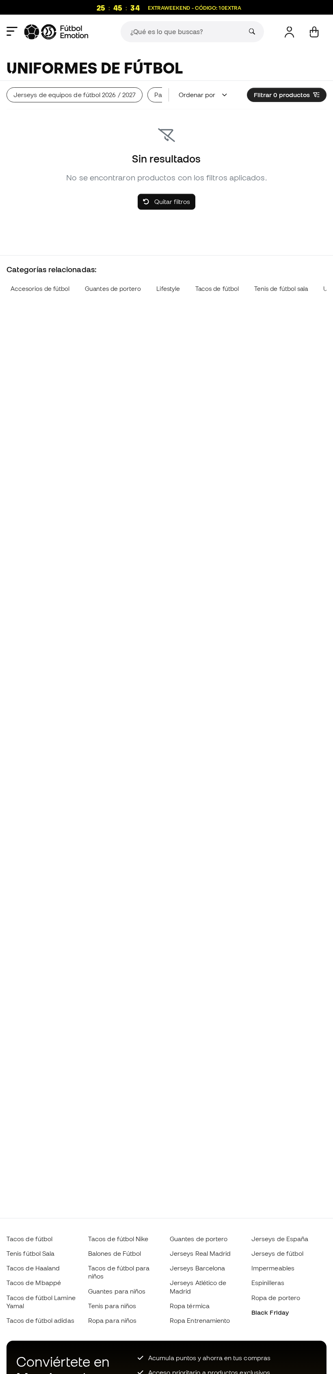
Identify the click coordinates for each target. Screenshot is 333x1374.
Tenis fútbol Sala (30, 1253)
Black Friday (270, 1312)
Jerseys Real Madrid (200, 1253)
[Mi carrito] (314, 31)
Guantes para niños (116, 1291)
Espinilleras (267, 1282)
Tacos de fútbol (217, 288)
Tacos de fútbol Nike (118, 1238)
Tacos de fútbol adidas (40, 1320)
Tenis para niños (112, 1305)
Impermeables (272, 1268)
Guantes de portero (113, 288)
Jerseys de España (279, 1238)
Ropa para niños (112, 1320)
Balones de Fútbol (114, 1253)
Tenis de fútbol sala (281, 288)
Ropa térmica (190, 1305)
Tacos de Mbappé (33, 1282)
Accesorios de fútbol (40, 288)
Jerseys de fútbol (277, 1253)
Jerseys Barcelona (197, 1268)
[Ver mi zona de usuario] (289, 31)
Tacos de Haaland (33, 1268)
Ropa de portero (275, 1297)
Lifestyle (168, 288)
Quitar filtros (171, 201)
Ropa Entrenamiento (200, 1320)
